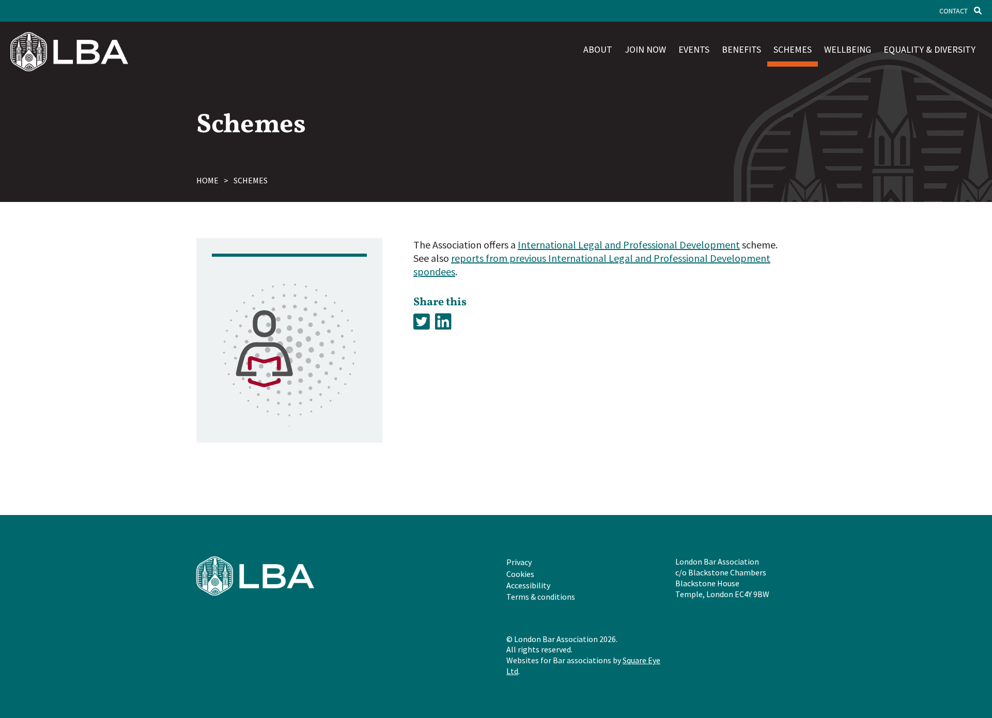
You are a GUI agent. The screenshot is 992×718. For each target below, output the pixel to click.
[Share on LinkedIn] (443, 322)
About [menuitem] (597, 49)
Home (207, 180)
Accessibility (528, 585)
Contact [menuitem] (953, 10)
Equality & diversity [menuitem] (929, 49)
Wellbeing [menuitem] (847, 49)
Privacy (519, 562)
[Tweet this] (421, 322)
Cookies (520, 574)
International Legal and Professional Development (629, 244)
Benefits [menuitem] (741, 49)
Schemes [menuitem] (792, 49)
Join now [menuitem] (645, 49)
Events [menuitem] (693, 49)
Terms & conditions (540, 596)
